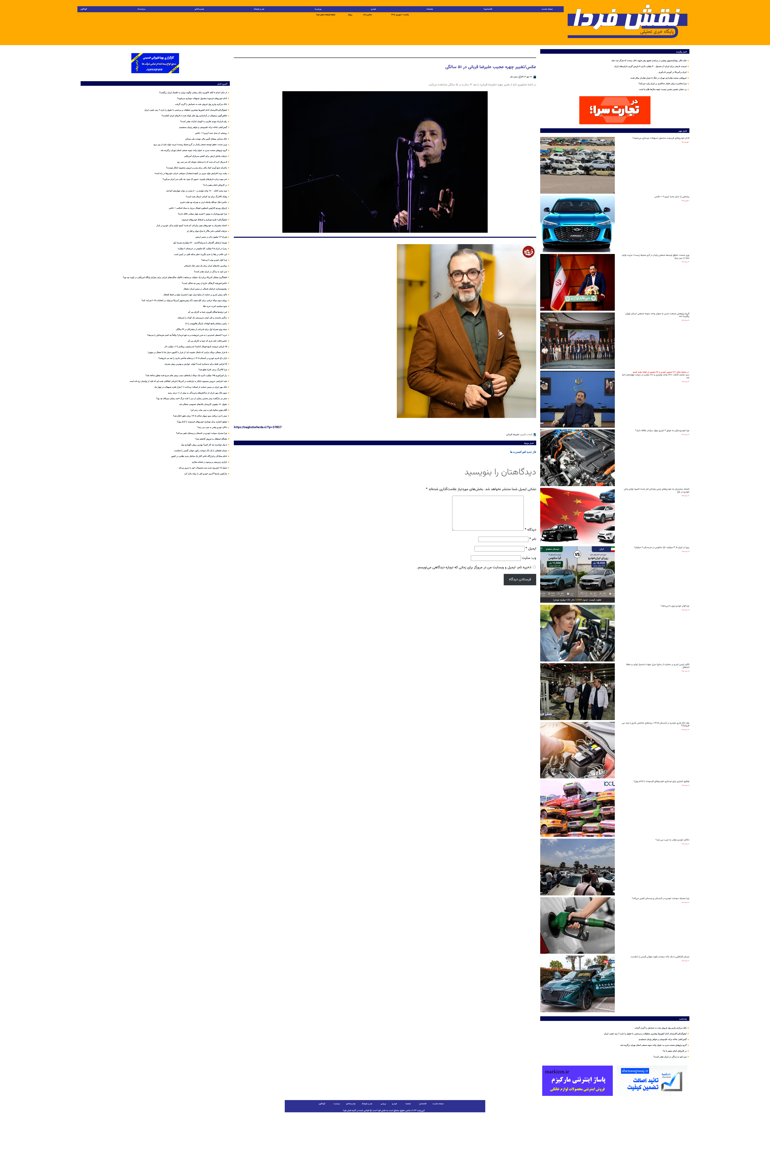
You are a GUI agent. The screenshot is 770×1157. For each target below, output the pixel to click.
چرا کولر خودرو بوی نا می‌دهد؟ (675, 606)
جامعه (430, 9)
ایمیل (531, 548)
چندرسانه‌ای (199, 9)
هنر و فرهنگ (259, 9)
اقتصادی (488, 9)
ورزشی (318, 9)
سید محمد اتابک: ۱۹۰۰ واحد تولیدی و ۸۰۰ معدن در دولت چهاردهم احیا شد (655, 375)
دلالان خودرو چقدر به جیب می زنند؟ (672, 840)
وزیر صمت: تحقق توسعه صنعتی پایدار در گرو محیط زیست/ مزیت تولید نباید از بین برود (655, 256)
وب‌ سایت (529, 558)
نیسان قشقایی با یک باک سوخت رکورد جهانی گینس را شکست (660, 957)
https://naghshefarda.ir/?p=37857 (258, 427)
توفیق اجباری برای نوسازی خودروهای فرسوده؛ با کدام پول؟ (661, 781)
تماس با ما (367, 14)
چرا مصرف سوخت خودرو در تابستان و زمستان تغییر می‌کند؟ (660, 898)
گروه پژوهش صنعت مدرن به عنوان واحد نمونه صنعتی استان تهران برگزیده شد (657, 315)
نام (532, 539)
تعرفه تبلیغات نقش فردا (325, 14)
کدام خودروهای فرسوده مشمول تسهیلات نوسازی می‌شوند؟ (660, 138)
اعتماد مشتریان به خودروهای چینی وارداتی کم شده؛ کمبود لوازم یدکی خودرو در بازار (656, 490)
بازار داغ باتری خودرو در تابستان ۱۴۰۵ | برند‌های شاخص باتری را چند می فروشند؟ (655, 724)
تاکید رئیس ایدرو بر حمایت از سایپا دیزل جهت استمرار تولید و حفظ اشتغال (657, 666)
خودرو (373, 9)
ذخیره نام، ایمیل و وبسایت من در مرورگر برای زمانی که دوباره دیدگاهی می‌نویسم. (474, 567)
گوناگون (83, 9)
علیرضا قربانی (512, 434)
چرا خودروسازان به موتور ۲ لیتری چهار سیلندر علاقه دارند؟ (662, 430)
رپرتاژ (350, 14)
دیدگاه (530, 530)
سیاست (142, 9)
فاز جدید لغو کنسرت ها (523, 451)
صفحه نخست (547, 9)
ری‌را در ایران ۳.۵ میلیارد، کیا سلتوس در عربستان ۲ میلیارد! (661, 547)
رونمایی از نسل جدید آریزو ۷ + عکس (671, 196)
